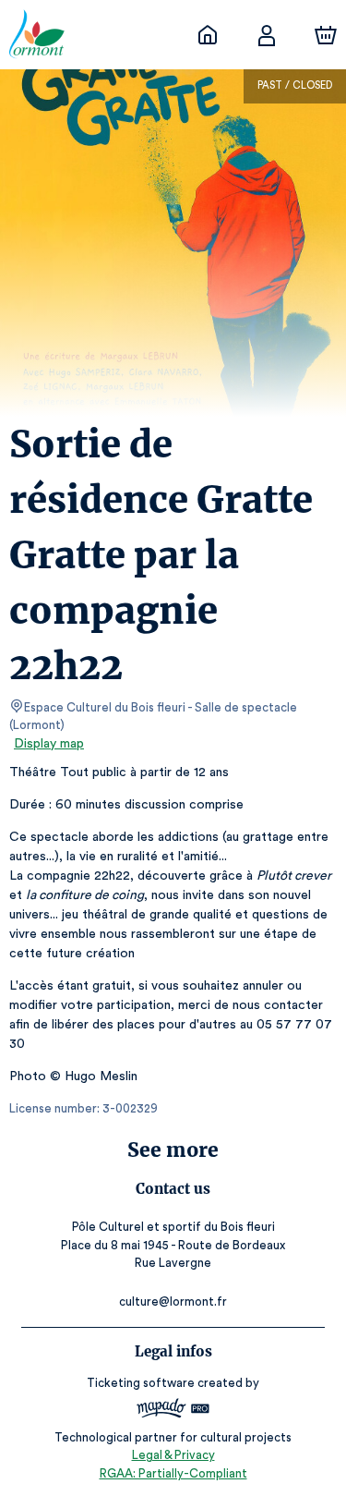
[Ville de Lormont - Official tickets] (208, 35)
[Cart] (326, 35)
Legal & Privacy (173, 1455)
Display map (49, 743)
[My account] (267, 35)
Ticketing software (141, 1383)
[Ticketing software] (173, 1411)
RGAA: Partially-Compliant (173, 1473)
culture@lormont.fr (173, 1301)
